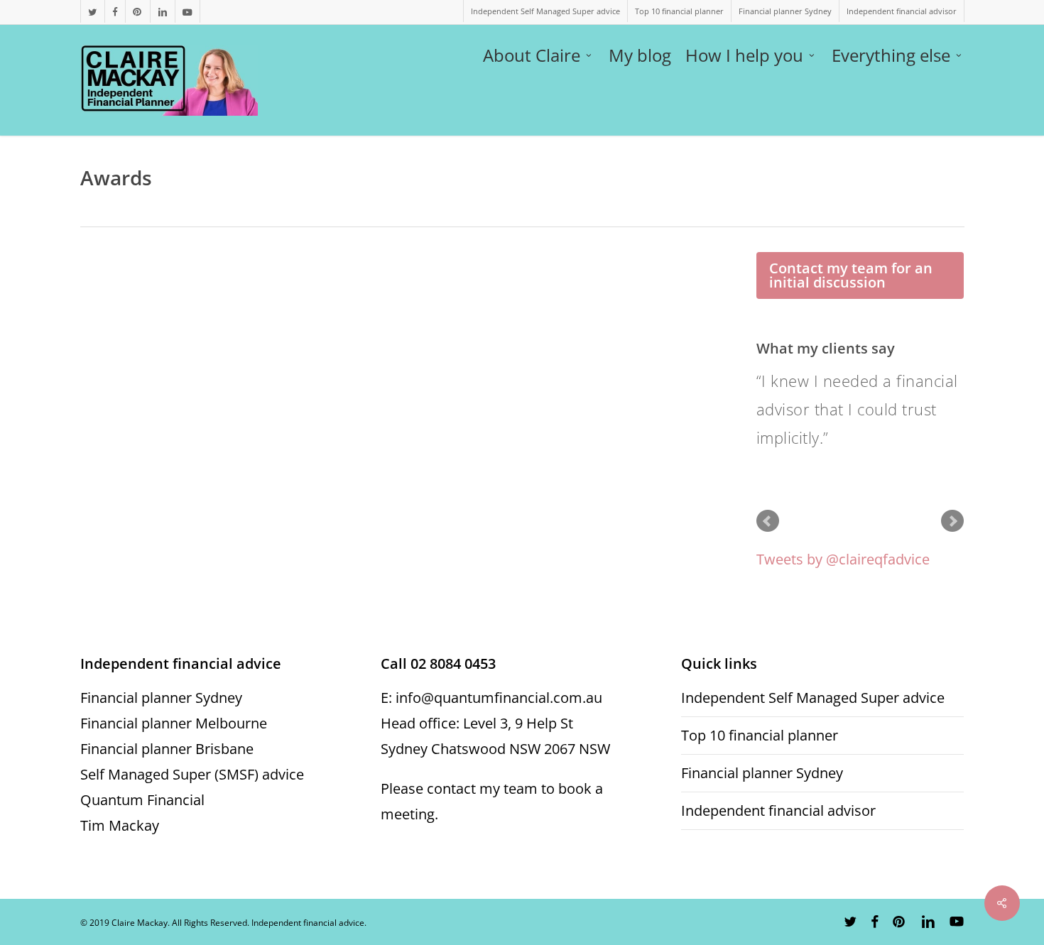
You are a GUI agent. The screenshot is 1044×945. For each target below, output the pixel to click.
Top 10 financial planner (759, 735)
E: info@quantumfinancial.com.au (491, 697)
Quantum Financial (142, 799)
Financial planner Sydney (161, 697)
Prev (767, 521)
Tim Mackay (119, 825)
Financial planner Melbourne (173, 723)
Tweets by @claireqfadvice (843, 559)
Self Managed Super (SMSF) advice (192, 774)
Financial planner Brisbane (167, 748)
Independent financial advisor (778, 810)
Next (952, 521)
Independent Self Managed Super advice (813, 697)
